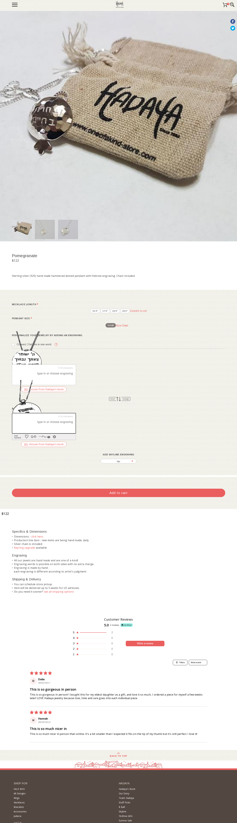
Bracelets (19, 806)
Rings (17, 797)
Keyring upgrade (24, 547)
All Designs (20, 793)
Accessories (20, 811)
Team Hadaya (126, 797)
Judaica (17, 816)
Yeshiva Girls (126, 816)
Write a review (145, 643)
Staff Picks (124, 802)
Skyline (122, 811)
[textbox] (44, 374)
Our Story (124, 793)
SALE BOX (19, 788)
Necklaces (19, 802)
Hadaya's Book (127, 788)
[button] (93, 632)
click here (37, 536)
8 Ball (122, 806)
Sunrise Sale (125, 820)
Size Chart (122, 325)
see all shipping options (59, 591)
